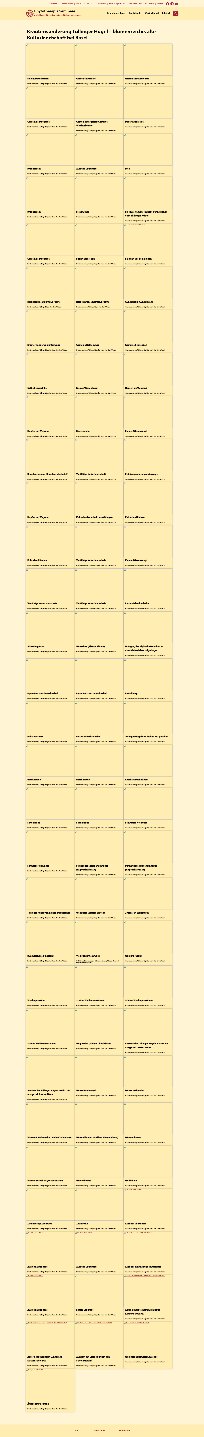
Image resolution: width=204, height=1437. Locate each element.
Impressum (124, 1431)
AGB (76, 1431)
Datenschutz (99, 1431)
